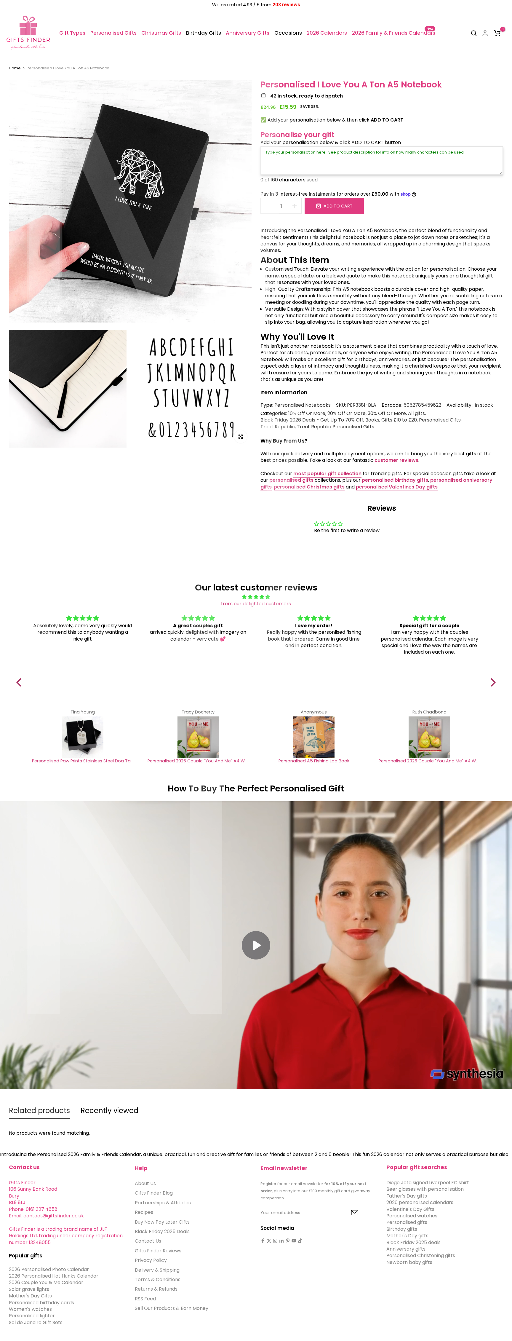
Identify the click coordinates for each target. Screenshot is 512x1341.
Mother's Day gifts (407, 1235)
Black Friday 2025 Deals (162, 1231)
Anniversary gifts (405, 1249)
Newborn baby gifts (409, 1262)
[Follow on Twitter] (269, 1240)
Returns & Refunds (156, 1289)
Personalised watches (411, 1215)
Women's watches (30, 1309)
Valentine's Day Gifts (410, 1209)
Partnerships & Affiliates (163, 1202)
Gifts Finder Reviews (158, 1250)
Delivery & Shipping (157, 1269)
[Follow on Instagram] (275, 1240)
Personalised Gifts (113, 32)
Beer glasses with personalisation (425, 1189)
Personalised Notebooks (302, 405)
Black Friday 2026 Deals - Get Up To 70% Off (311, 420)
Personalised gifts (406, 1222)
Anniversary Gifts (247, 32)
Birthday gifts (401, 1229)
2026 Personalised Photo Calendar (49, 1269)
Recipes (144, 1212)
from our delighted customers (256, 603)
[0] (497, 33)
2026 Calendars (327, 32)
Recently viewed (109, 1110)
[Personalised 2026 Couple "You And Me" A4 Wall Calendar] (198, 737)
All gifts (416, 413)
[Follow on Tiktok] (300, 1240)
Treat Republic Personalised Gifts (335, 427)
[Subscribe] (347, 1213)
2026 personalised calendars (419, 1202)
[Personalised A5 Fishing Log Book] (313, 737)
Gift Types (72, 32)
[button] (20, 682)
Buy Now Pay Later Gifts (162, 1221)
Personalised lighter (32, 1315)
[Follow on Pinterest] (287, 1240)
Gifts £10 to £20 (399, 420)
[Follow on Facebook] (262, 1240)
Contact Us (148, 1241)
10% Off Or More (306, 413)
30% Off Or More (387, 413)
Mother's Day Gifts (30, 1295)
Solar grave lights (29, 1289)
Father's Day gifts (406, 1195)
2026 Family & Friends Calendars (393, 32)
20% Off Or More (346, 413)
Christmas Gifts (161, 32)
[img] (256, 596)
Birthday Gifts (203, 32)
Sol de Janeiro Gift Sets (36, 1322)
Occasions (288, 32)
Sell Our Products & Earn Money (171, 1308)
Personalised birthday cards (41, 1302)
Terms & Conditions (157, 1279)
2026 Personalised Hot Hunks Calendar (53, 1276)
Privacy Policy (151, 1260)
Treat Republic (277, 427)
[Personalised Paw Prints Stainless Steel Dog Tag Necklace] (82, 737)
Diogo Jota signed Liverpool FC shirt (427, 1182)
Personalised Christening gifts (420, 1255)
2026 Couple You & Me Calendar (46, 1282)
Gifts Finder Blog (154, 1193)
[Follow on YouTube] (294, 1240)
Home (15, 68)
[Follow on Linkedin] (281, 1240)
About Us (145, 1183)
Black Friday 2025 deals (413, 1242)
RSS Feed (145, 1298)
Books (372, 420)
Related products (39, 1110)
